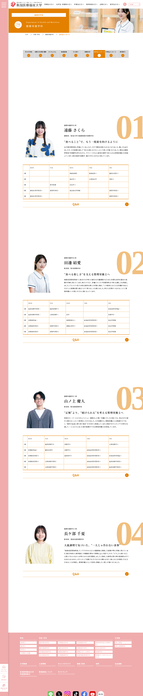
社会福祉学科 (44, 655)
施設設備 (64, 52)
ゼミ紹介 (76, 52)
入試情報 (42, 664)
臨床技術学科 (63, 648)
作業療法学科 (63, 643)
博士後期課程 (120, 646)
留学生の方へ (115, 4)
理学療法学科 (44, 643)
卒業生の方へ (79, 4)
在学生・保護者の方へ (64, 4)
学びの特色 (28, 52)
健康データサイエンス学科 (103, 656)
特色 (21, 638)
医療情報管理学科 (83, 655)
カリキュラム (52, 52)
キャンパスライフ (64, 664)
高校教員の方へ (92, 4)
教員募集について (45, 672)
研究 (97, 664)
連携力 (23, 643)
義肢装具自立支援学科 (103, 644)
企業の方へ (104, 4)
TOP (26, 34)
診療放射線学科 (45, 652)
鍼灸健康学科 (44, 648)
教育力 (23, 646)
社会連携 (118, 664)
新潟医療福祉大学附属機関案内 (27, 673)
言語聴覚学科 (82, 643)
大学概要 (23, 664)
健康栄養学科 (49, 34)
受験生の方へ (49, 4)
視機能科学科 (82, 648)
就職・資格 (81, 664)
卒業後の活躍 (25, 653)
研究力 (23, 650)
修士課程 (119, 643)
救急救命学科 (101, 648)
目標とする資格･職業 (40, 52)
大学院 (117, 638)
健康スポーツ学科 (83, 652)
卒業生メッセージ (111, 52)
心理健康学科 (63, 655)
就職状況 (87, 52)
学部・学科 (36, 34)
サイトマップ (62, 672)
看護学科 (99, 652)
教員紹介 (123, 52)
